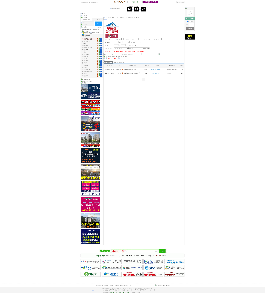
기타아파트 (85, 76)
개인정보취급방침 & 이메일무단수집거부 (113, 285)
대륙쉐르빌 (85, 65)
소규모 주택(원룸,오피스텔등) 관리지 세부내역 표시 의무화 (122, 17)
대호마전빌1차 (86, 69)
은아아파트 (85, 45)
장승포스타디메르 (87, 71)
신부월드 (84, 43)
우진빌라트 (85, 60)
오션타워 (84, 73)
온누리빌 (84, 58)
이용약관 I (99, 285)
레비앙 (84, 52)
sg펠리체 (84, 67)
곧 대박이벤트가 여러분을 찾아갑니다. (116, 56)
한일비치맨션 (86, 41)
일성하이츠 (85, 63)
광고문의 (128, 285)
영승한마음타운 (86, 54)
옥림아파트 (85, 50)
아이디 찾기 (89, 29)
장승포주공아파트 (87, 47)
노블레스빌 (85, 56)
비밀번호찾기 (96, 29)
